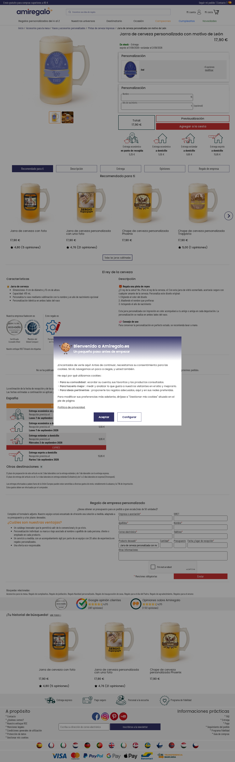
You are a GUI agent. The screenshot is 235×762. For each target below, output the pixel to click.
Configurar (129, 417)
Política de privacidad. (71, 407)
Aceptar (104, 417)
